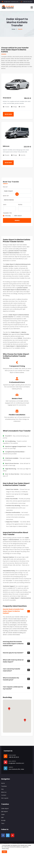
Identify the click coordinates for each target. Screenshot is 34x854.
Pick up (5, 187)
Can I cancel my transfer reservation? (11, 670)
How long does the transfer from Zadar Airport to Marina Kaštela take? (13, 644)
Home (13, 29)
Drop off (6, 195)
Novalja (3, 820)
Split (2, 817)
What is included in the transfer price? (11, 679)
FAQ (2, 789)
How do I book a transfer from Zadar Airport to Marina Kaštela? (13, 611)
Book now (8, 114)
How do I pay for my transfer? (13, 653)
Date (4, 204)
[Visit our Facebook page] (3, 835)
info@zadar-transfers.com (11, 1)
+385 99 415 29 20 (27, 1)
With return (18, 216)
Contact (3, 795)
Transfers (4, 786)
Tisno (2, 823)
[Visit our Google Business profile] (12, 835)
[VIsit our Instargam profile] (8, 835)
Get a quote (4, 798)
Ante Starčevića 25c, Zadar (16, 769)
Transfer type (7, 213)
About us (3, 792)
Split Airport (4, 811)
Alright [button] (4, 851)
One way (8, 216)
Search (17, 220)
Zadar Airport (5, 808)
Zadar (3, 814)
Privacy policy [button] (5, 848)
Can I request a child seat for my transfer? (13, 688)
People (20, 204)
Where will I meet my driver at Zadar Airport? (13, 661)
